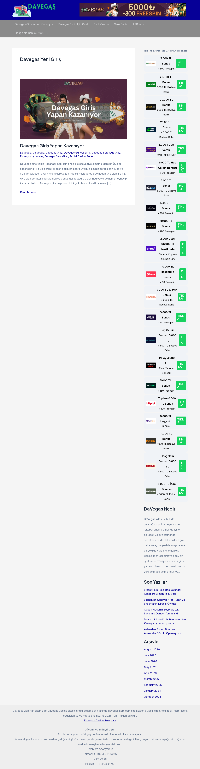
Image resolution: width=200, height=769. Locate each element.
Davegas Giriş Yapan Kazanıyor (34, 24)
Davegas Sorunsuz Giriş (105, 152)
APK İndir (138, 24)
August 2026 (152, 649)
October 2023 (152, 696)
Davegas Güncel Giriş (77, 152)
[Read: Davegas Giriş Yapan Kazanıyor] (73, 108)
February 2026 (153, 684)
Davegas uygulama (31, 156)
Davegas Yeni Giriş (56, 156)
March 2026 (151, 678)
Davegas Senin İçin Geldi (73, 24)
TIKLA (180, 84)
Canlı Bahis (120, 24)
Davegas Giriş (53, 152)
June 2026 (150, 661)
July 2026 (150, 655)
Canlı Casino (101, 24)
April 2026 (150, 673)
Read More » (28, 192)
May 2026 (150, 667)
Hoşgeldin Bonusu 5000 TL (31, 32)
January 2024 (152, 690)
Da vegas (38, 152)
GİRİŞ (180, 63)
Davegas (25, 152)
